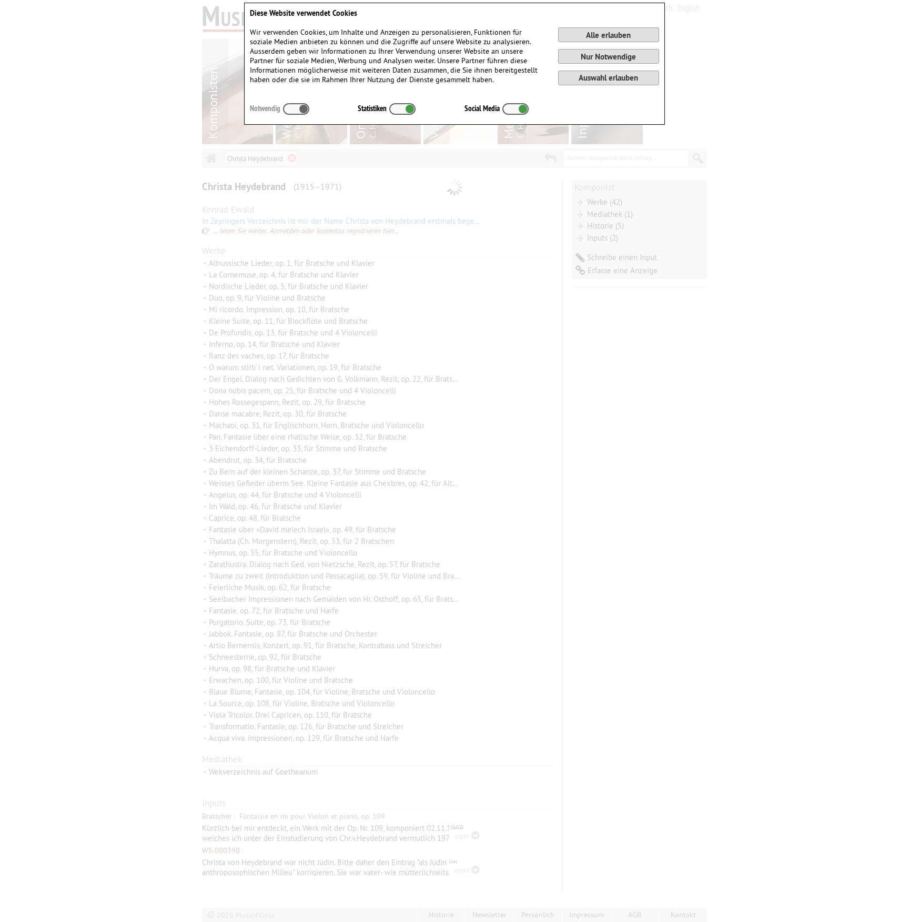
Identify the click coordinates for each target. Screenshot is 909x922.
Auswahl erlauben (608, 78)
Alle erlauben (608, 35)
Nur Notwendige (608, 57)
